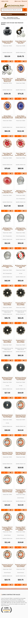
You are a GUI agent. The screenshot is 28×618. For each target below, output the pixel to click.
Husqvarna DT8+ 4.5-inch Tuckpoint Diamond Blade (21, 303)
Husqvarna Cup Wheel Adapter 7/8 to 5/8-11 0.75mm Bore (7, 42)
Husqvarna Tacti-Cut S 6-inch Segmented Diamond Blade (7, 565)
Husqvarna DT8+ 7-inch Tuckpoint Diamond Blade (20, 341)
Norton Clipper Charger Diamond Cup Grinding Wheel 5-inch (7, 116)
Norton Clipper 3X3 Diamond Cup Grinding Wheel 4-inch (7, 154)
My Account (18, 1)
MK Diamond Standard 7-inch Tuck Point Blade (20, 266)
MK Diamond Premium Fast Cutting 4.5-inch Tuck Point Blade (20, 378)
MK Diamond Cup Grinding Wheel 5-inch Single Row (20, 191)
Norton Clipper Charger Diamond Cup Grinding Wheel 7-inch (20, 116)
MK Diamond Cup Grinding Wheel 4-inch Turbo (7, 266)
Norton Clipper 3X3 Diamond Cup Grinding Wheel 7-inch (7, 191)
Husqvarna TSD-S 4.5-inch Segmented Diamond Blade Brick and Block (7, 529)
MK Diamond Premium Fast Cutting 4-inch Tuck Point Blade (7, 378)
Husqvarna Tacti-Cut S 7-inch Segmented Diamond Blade (20, 565)
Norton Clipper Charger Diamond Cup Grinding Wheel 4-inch (20, 79)
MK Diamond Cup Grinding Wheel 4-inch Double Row (7, 229)
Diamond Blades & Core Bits (12, 17)
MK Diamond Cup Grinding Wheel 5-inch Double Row (20, 229)
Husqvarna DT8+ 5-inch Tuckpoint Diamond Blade (7, 341)
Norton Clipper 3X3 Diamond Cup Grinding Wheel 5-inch (20, 154)
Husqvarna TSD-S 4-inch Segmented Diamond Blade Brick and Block (21, 491)
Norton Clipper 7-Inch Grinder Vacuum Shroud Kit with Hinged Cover (7, 80)
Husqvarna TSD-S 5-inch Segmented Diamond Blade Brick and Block (21, 529)
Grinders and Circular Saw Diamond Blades (12, 18)
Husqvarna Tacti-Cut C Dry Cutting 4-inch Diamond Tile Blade (21, 416)
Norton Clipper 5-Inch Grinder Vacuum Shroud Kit (20, 42)
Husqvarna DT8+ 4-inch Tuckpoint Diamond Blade (7, 303)
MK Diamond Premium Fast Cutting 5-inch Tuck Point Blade (7, 416)
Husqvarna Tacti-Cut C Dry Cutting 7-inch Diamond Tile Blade (7, 490)
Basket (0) (24, 1)
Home (4, 17)
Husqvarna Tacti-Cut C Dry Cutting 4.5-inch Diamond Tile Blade (7, 453)
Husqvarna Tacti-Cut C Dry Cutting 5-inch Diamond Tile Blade (21, 453)
